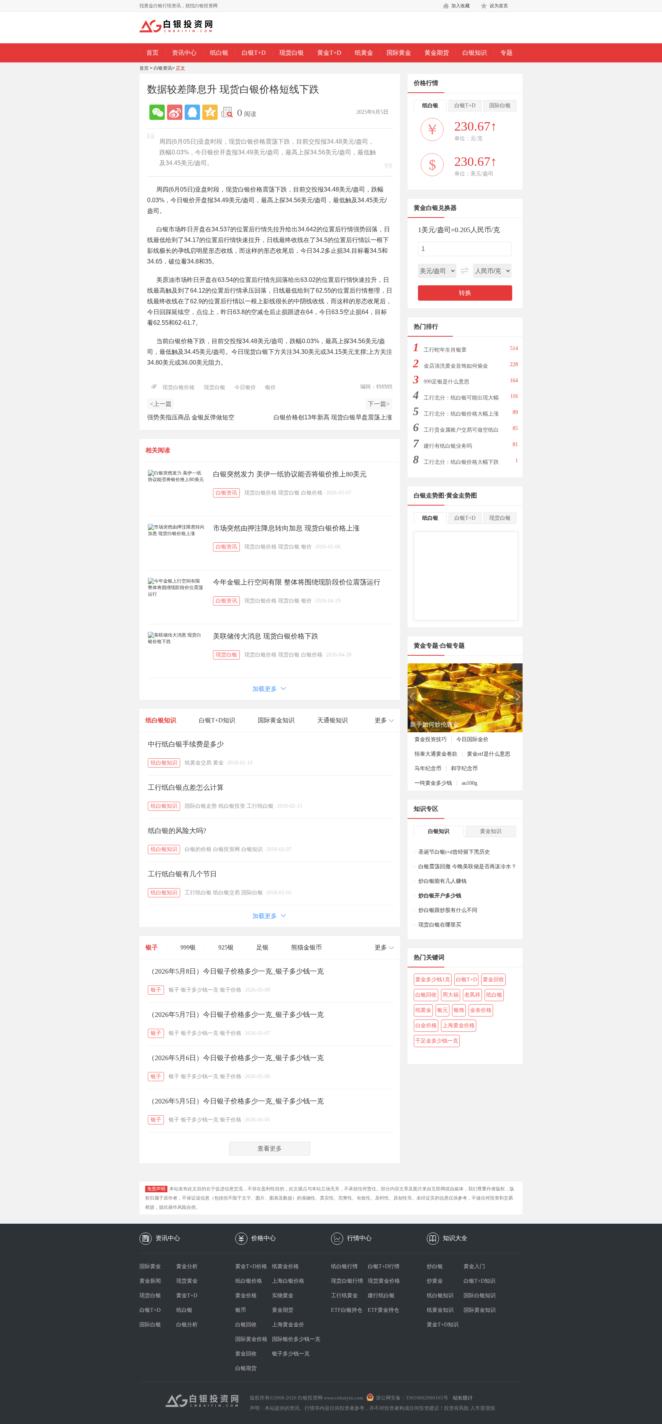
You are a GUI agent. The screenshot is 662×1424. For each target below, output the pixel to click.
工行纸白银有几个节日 (182, 874)
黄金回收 (493, 979)
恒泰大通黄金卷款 (436, 754)
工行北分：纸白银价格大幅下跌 (461, 462)
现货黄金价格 (384, 1281)
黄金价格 (246, 1295)
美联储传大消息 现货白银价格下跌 (265, 636)
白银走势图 (429, 495)
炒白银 (435, 1266)
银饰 (459, 1010)
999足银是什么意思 (446, 382)
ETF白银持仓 (346, 1310)
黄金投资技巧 (431, 739)
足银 (262, 947)
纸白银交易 (226, 892)
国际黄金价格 (251, 1339)
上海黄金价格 (458, 1025)
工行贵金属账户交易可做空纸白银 (461, 432)
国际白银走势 (201, 806)
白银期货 (246, 1368)
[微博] (174, 112)
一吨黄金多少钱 (433, 783)
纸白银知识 (161, 720)
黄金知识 (490, 831)
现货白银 (291, 52)
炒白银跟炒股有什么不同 (447, 910)
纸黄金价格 (285, 1266)
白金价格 (426, 1025)
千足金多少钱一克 (436, 1041)
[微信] (157, 112)
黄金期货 (436, 52)
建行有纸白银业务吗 (448, 446)
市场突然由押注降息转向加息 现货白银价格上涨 (286, 528)
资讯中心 (184, 52)
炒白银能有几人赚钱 (442, 881)
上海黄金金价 (288, 1324)
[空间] (210, 112)
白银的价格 (198, 849)
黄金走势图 (461, 495)
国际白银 (252, 892)
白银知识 (474, 52)
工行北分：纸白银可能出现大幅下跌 (461, 400)
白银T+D (254, 52)
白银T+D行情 (384, 1266)
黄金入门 (474, 1266)
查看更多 (269, 1148)
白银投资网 (226, 849)
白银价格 (312, 493)
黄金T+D (329, 52)
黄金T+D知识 (443, 1324)
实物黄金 (282, 1295)
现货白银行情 (347, 1281)
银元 (442, 1010)
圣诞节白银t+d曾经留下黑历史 (454, 852)
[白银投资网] (181, 27)
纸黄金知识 (440, 1310)
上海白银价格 (288, 1281)
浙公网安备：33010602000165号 (412, 1398)
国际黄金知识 (276, 720)
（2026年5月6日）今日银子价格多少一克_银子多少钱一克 (236, 1058)
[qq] (192, 112)
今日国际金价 (472, 739)
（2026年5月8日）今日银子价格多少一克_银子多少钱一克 (236, 971)
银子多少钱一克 (199, 990)
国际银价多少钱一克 (290, 1339)
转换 (465, 293)
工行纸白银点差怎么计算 (186, 787)
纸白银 (219, 52)
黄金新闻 (150, 1281)
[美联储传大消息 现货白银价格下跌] (176, 638)
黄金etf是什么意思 (488, 754)
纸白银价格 (248, 1281)
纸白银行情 (344, 1266)
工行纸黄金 (344, 1295)
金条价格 (481, 1010)
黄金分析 (187, 1266)
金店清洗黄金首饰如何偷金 (456, 366)
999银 (188, 947)
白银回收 (426, 995)
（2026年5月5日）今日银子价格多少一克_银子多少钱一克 (236, 1101)
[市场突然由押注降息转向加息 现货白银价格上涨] (176, 530)
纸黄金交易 (198, 763)
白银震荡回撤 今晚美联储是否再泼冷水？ (467, 866)
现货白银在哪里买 (439, 925)
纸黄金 (364, 52)
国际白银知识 (480, 1295)
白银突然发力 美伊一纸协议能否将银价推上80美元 (290, 474)
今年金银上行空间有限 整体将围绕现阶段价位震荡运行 (296, 582)
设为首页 (499, 5)
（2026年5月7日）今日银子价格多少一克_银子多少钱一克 (236, 1014)
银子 (152, 947)
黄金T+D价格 (251, 1266)
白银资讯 (163, 68)
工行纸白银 (260, 806)
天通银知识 (332, 720)
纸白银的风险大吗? (177, 831)
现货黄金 (187, 1281)
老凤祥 (472, 995)
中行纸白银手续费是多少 (186, 744)
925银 (226, 947)
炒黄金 (435, 1281)
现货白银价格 (178, 387)
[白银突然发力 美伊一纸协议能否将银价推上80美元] (176, 476)
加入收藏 (460, 5)
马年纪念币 (428, 768)
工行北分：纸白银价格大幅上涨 (461, 414)
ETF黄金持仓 (383, 1310)
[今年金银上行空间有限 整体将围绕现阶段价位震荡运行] (176, 587)
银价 (270, 387)
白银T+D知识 (217, 720)
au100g (469, 783)
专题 (506, 52)
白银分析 (187, 1324)
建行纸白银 (381, 1295)
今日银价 (245, 387)
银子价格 (230, 990)
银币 (240, 1310)
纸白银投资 (231, 806)
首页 (152, 52)
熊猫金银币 (306, 947)
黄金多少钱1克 (432, 979)
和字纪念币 (464, 768)
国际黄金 (399, 52)
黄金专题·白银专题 (439, 645)
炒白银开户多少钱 (439, 896)
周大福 (450, 995)
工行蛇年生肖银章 (445, 350)
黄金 (218, 763)
